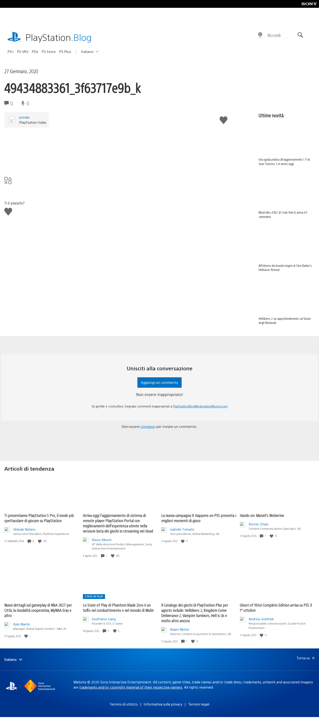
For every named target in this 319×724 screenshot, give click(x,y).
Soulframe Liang (104, 619)
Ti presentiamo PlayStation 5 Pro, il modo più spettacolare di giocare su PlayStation (39, 518)
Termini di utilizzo (124, 704)
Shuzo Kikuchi (101, 540)
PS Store (49, 51)
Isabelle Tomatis (182, 529)
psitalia (24, 117)
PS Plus (65, 51)
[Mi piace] (40, 541)
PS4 (35, 51)
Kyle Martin (21, 624)
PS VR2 (22, 51)
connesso (147, 426)
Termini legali (198, 704)
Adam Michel (179, 629)
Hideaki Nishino (24, 529)
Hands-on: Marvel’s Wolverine (262, 515)
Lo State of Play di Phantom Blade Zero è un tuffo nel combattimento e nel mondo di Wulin (118, 607)
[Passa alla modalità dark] (260, 35)
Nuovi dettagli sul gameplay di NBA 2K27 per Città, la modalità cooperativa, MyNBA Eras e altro (38, 610)
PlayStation (58, 37)
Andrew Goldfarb (261, 619)
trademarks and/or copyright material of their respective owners (130, 687)
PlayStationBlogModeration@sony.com (200, 406)
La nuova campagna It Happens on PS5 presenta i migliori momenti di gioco (198, 518)
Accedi (274, 35)
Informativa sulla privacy (163, 704)
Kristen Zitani (258, 524)
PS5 (11, 51)
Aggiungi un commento (159, 382)
